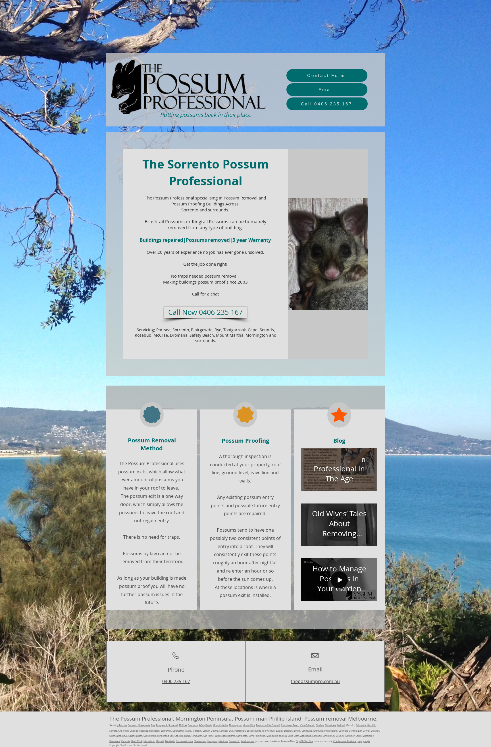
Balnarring (361, 725)
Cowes (366, 730)
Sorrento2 (234, 741)
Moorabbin (149, 741)
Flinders (320, 725)
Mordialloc (368, 735)
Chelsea (134, 730)
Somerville (166, 730)
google (366, 741)
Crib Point (123, 730)
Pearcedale (240, 730)
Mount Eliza (249, 725)
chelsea (283, 735)
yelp (359, 741)
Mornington (235, 725)
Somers (113, 730)
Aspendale (305, 735)
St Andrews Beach (290, 725)
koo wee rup (268, 730)
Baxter (279, 730)
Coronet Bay (355, 730)
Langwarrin (178, 730)
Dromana (192, 725)
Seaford (341, 725)
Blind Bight (293, 735)
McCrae (183, 725)
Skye (231, 730)
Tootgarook (161, 725)
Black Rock (136, 741)
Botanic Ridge (254, 730)
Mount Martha (220, 725)
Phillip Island (331, 730)
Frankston (154, 730)
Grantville (318, 730)
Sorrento (132, 725)
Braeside (288, 730)
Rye (153, 725)
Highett (160, 741)
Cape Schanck (307, 725)
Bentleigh (170, 741)
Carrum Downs (210, 730)
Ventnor (375, 730)
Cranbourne (339, 741)
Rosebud (173, 725)
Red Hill (371, 725)
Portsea (123, 725)
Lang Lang (307, 730)
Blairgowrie (144, 725)
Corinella (343, 730)
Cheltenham (200, 741)
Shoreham (330, 725)
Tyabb (188, 730)
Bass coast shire (184, 741)
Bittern (297, 730)
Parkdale (125, 741)
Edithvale (317, 735)
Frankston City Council (268, 725)
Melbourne (272, 735)
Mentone (223, 741)
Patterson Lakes (353, 735)
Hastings (143, 730)
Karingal (223, 730)
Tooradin (196, 730)
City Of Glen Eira (304, 741)
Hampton (212, 741)
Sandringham (247, 741)
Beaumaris (114, 741)
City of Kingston (257, 735)
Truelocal (351, 741)
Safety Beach (205, 725)
